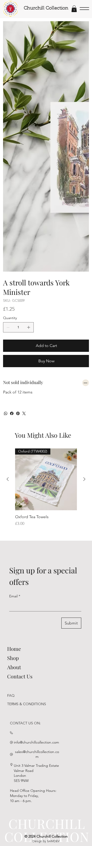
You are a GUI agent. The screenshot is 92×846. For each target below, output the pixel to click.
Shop (13, 657)
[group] (46, 490)
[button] (74, 8)
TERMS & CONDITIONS (26, 704)
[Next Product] (84, 479)
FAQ (11, 695)
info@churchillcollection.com (36, 742)
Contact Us (19, 676)
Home (14, 648)
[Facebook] (11, 413)
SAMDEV (53, 841)
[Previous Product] (8, 479)
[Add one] (29, 327)
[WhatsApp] (5, 413)
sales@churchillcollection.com (37, 754)
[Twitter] (24, 413)
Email (14, 596)
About (14, 667)
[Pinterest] (17, 413)
